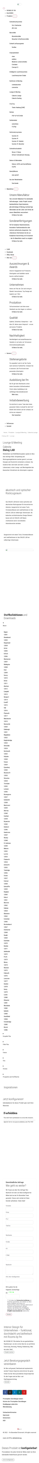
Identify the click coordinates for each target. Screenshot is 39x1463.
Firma (7, 1212)
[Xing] (19, 1392)
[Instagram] (10, 1392)
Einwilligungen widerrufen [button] (10, 1404)
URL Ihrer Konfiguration (13, 1277)
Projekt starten (9, 1352)
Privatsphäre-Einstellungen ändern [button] (13, 1399)
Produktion (15, 302)
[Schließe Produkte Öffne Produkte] (15, 16)
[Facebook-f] (5, 1392)
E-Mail (7, 1255)
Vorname (8, 1206)
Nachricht (9, 1264)
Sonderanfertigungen (20, 221)
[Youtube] (24, 1392)
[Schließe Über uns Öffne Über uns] (14, 257)
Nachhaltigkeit (17, 335)
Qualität (13, 317)
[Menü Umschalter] (4, 8)
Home (5, 432)
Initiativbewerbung (19, 400)
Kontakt (7, 1382)
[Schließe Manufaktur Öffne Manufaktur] (16, 189)
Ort (7, 1248)
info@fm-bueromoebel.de (14, 1311)
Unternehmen (16, 284)
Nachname (9, 1235)
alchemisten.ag (17, 1438)
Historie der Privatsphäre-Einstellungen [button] (14, 1401)
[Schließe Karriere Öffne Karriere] (14, 353)
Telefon (8, 1225)
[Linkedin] (14, 1392)
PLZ (7, 1219)
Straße (8, 1242)
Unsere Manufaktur (19, 195)
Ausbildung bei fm (19, 379)
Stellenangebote (18, 359)
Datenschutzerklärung (22, 1300)
